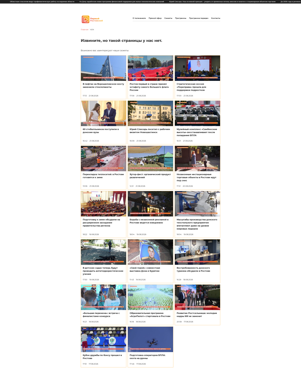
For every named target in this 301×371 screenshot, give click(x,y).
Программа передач (198, 18)
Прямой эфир (155, 18)
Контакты (215, 18)
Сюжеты (168, 18)
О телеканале (139, 18)
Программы (180, 18)
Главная (84, 30)
